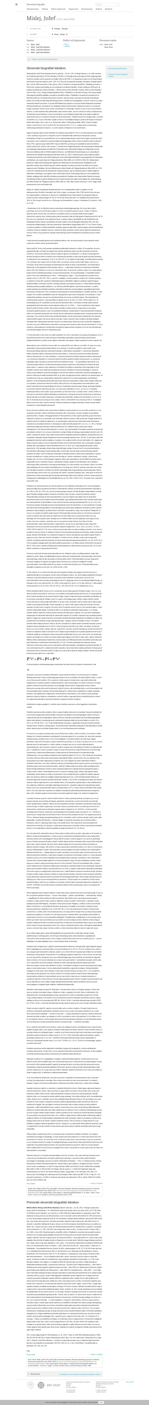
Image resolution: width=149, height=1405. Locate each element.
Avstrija (62, 34)
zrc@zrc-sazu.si (101, 1392)
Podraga (57, 28)
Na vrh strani (130, 1382)
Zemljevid (108, 9)
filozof (66, 44)
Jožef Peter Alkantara (43, 47)
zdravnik (67, 46)
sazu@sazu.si (71, 1392)
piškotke (64, 1402)
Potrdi (101, 1402)
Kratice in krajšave (97, 1183)
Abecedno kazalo (33, 9)
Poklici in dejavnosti (58, 9)
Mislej (33, 44)
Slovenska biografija (36, 5)
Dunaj (56, 34)
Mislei (33, 52)
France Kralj (31, 1354)
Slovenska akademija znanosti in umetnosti (78, 1382)
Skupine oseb (73, 9)
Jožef (37, 44)
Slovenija (65, 28)
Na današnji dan (87, 9)
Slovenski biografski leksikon (118, 68)
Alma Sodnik (31, 1183)
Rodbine (99, 9)
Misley (33, 50)
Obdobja (45, 9)
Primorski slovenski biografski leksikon (118, 75)
